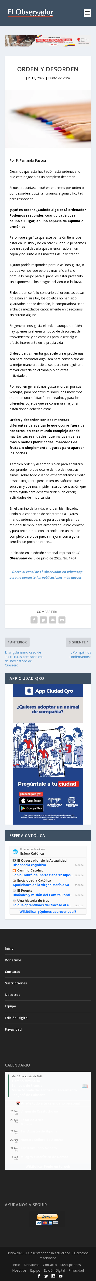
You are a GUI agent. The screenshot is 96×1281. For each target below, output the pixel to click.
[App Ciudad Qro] (48, 754)
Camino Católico (30, 870)
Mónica (26, 1124)
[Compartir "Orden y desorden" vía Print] (62, 620)
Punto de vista (59, 78)
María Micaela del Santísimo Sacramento (44, 1090)
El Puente (24, 890)
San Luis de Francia (27, 1085)
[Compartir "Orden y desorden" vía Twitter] (43, 620)
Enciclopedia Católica (34, 880)
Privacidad (13, 1029)
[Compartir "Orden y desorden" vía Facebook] (34, 620)
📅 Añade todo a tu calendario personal (48, 1103)
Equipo (10, 1006)
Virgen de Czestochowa (39, 1111)
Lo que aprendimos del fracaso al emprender (49, 905)
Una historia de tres (33, 900)
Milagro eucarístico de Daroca (44, 1157)
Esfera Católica (32, 853)
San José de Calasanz (28, 1095)
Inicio (9, 948)
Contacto (12, 971)
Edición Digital (16, 1018)
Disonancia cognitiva (29, 865)
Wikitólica (28, 911)
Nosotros (12, 994)
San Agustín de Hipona (39, 1131)
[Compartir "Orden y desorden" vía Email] (52, 620)
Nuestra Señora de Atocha (42, 1139)
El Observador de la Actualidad (42, 860)
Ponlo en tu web (57, 1166)
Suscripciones (16, 983)
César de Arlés (32, 1120)
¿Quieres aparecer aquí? (57, 911)
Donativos (13, 960)
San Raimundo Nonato (39, 1148)
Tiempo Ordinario (26, 1081)
